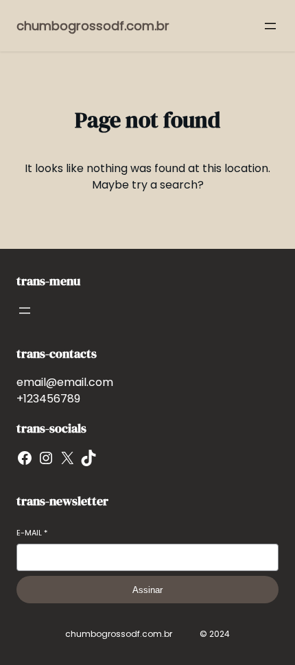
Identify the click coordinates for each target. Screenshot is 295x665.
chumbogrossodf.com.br (92, 25)
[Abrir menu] (270, 26)
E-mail (31, 533)
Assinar (147, 590)
